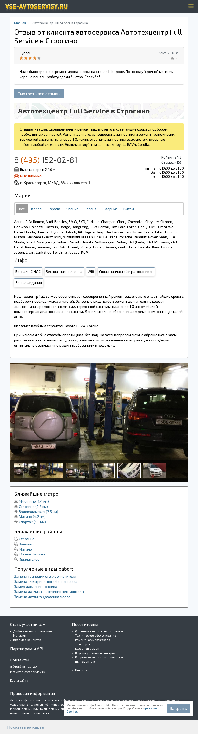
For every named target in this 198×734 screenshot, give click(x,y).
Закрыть (178, 708)
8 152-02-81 (45, 159)
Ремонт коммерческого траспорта (92, 642)
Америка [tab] (109, 209)
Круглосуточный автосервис (96, 653)
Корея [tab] (36, 209)
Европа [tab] (54, 209)
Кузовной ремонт (88, 648)
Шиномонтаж (85, 661)
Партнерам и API (26, 648)
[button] (25, 727)
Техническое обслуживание (95, 635)
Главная (20, 23)
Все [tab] (22, 209)
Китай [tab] (128, 209)
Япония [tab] (72, 209)
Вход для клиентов (27, 639)
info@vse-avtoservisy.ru (27, 672)
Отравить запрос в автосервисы (99, 631)
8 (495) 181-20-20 (23, 666)
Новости (81, 670)
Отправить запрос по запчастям (99, 657)
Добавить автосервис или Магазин (32, 633)
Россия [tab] (90, 209)
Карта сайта (19, 680)
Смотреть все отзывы (39, 93)
